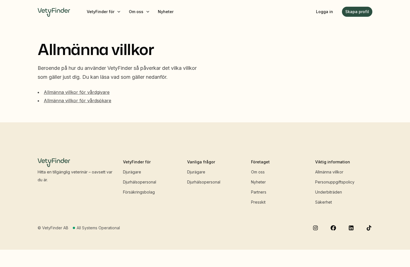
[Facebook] (333, 228)
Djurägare (132, 172)
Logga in (324, 11)
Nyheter (258, 182)
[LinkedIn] (351, 228)
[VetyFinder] (54, 12)
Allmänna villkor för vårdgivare (77, 92)
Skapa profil (357, 11)
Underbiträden (328, 192)
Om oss (258, 172)
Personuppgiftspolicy (334, 182)
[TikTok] (369, 228)
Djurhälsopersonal (139, 182)
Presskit (258, 202)
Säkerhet (323, 202)
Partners (258, 192)
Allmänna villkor (329, 172)
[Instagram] (315, 228)
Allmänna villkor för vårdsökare (77, 100)
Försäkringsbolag (139, 192)
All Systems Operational (98, 227)
